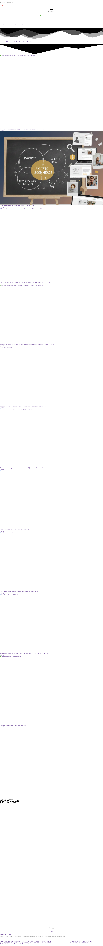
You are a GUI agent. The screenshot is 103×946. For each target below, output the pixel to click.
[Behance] (11, 801)
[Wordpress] (17, 801)
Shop (22, 24)
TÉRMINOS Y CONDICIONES (81, 942)
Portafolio (8, 24)
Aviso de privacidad (42, 942)
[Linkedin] (8, 801)
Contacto (34, 24)
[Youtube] (14, 801)
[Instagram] (4, 801)
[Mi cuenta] (51, 8)
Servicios (15, 24)
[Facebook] (1, 801)
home (2, 24)
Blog (27, 24)
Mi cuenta (51, 11)
